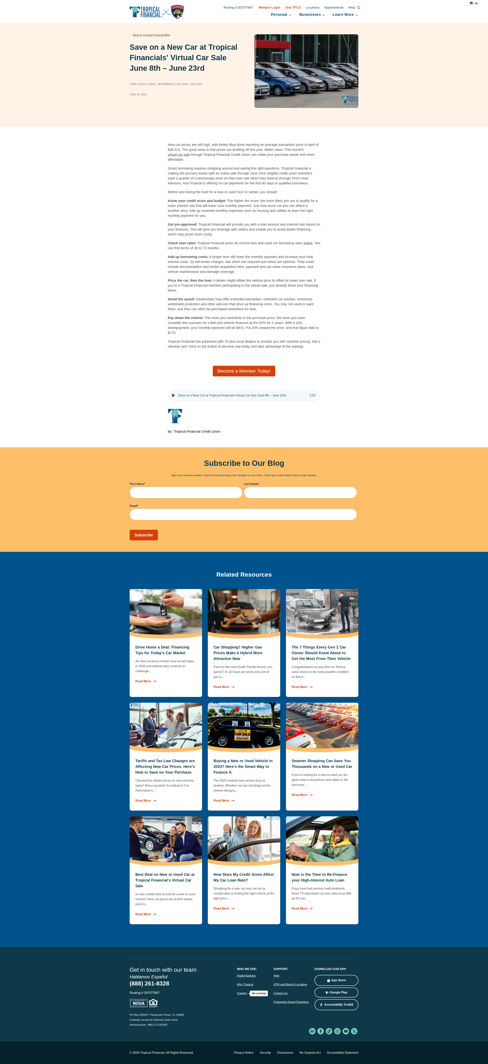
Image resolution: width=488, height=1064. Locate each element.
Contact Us (281, 993)
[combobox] (473, 3)
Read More (143, 681)
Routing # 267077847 (238, 8)
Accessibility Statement (342, 1052)
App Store (338, 980)
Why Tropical (245, 984)
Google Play (338, 992)
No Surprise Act (310, 1052)
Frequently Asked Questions (291, 1002)
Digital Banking (246, 975)
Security (265, 1052)
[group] (244, 395)
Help (276, 975)
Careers (242, 993)
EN (476, 3)
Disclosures (285, 1052)
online (308, 243)
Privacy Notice (244, 1052)
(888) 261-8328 (149, 983)
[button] (173, 395)
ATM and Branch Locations (290, 984)
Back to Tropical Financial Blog (151, 34)
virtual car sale (179, 155)
